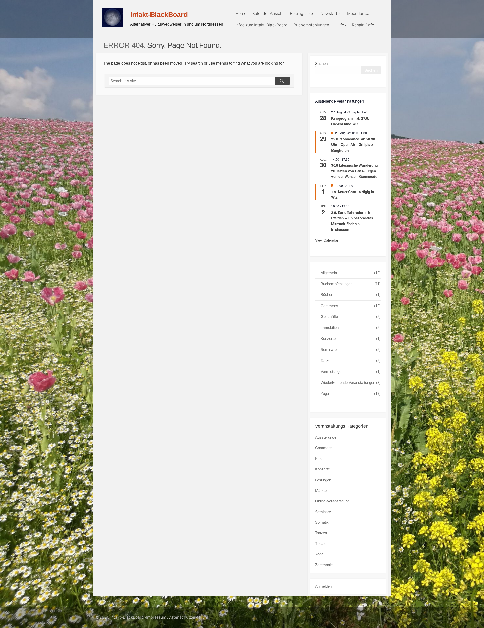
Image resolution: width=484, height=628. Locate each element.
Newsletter (330, 13)
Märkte (321, 490)
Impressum (156, 617)
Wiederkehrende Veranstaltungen (351, 382)
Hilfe (339, 25)
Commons (351, 306)
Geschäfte (351, 316)
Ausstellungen (326, 437)
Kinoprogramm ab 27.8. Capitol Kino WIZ (350, 121)
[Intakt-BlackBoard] (112, 17)
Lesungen (323, 480)
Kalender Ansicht (268, 13)
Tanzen (351, 360)
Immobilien (351, 327)
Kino (318, 458)
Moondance (358, 13)
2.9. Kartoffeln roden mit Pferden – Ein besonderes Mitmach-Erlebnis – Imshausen (352, 221)
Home (240, 13)
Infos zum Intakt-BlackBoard (261, 25)
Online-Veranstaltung (332, 501)
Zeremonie (324, 565)
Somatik (322, 522)
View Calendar (326, 240)
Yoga (351, 393)
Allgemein (351, 273)
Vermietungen (351, 371)
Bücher (351, 294)
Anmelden (323, 586)
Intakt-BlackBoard (127, 617)
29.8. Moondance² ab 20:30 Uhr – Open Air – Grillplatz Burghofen (353, 144)
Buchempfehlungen (311, 25)
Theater (321, 543)
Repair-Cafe (363, 25)
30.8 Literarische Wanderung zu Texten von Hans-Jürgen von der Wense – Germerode (354, 171)
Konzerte (351, 338)
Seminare (351, 349)
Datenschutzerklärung (188, 617)
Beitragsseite (302, 13)
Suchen (321, 63)
